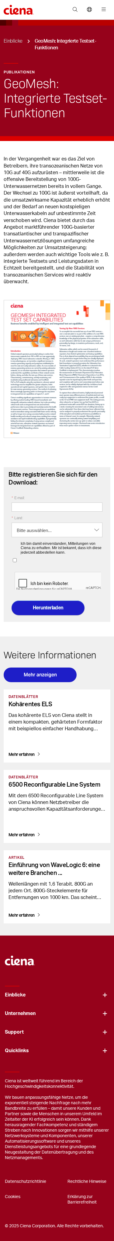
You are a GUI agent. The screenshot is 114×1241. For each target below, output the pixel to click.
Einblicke (13, 41)
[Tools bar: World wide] (89, 9)
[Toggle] (105, 995)
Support (14, 1032)
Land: (17, 518)
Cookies (12, 1197)
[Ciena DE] (20, 957)
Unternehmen (20, 1013)
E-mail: (18, 498)
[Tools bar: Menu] (102, 9)
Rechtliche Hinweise (86, 1181)
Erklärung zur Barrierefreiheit (82, 1199)
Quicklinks (17, 1050)
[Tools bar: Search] (75, 9)
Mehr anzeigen (40, 675)
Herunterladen (48, 607)
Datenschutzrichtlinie (25, 1181)
